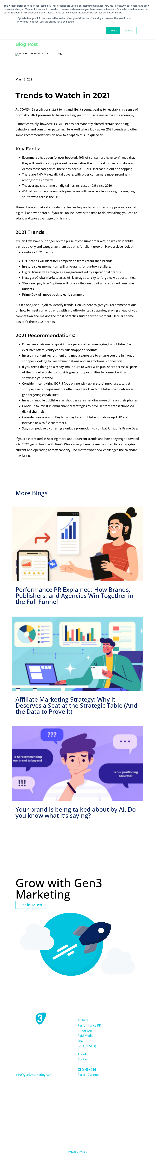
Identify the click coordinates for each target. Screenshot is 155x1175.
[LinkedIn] (79, 1069)
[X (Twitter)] (83, 1069)
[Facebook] (87, 1069)
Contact (83, 1059)
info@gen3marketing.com (34, 1075)
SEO (80, 1041)
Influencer (85, 1030)
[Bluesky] (94, 1069)
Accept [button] (113, 30)
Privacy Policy (77, 1152)
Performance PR (89, 1025)
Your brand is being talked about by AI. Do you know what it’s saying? (76, 812)
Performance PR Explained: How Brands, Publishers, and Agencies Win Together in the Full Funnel (74, 595)
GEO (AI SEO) (87, 1046)
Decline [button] (129, 30)
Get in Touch (31, 904)
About (82, 1054)
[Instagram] (91, 1069)
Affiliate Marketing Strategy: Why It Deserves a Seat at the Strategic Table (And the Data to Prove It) (76, 705)
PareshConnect (88, 1075)
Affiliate (83, 1020)
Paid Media (85, 1036)
